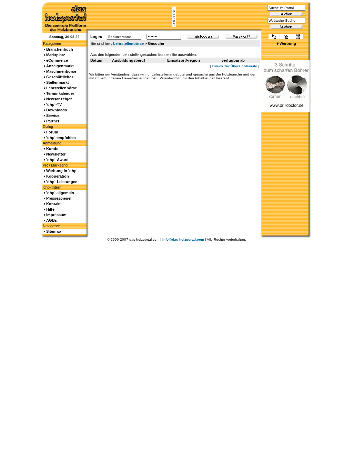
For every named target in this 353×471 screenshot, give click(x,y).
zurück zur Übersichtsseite (234, 66)
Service (52, 115)
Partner (52, 121)
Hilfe (50, 209)
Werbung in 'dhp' (62, 171)
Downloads (56, 110)
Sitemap (53, 231)
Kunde (52, 149)
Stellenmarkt (57, 82)
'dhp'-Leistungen (62, 182)
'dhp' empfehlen (61, 138)
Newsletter (55, 154)
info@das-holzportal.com (183, 239)
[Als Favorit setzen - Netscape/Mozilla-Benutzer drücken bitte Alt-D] (286, 37)
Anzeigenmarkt (60, 66)
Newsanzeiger (59, 99)
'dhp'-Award (57, 160)
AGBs (51, 220)
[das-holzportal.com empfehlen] (298, 37)
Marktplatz (55, 55)
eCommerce (57, 60)
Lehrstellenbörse (128, 43)
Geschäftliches (59, 77)
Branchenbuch (59, 49)
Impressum (56, 215)
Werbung (288, 43)
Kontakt (53, 204)
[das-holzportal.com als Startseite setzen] (274, 37)
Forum (52, 132)
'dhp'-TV (54, 104)
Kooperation (57, 176)
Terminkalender (60, 93)
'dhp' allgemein (60, 193)
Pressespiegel (58, 198)
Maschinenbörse (61, 71)
